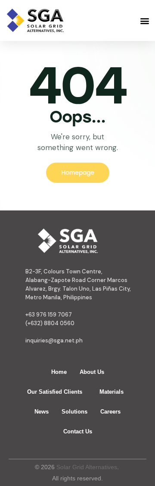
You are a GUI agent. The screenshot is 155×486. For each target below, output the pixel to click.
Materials (111, 392)
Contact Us (77, 431)
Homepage (77, 172)
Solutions (74, 411)
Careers (110, 411)
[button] (144, 20)
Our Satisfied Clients (54, 392)
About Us (92, 372)
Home (59, 372)
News (41, 411)
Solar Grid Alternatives (86, 467)
